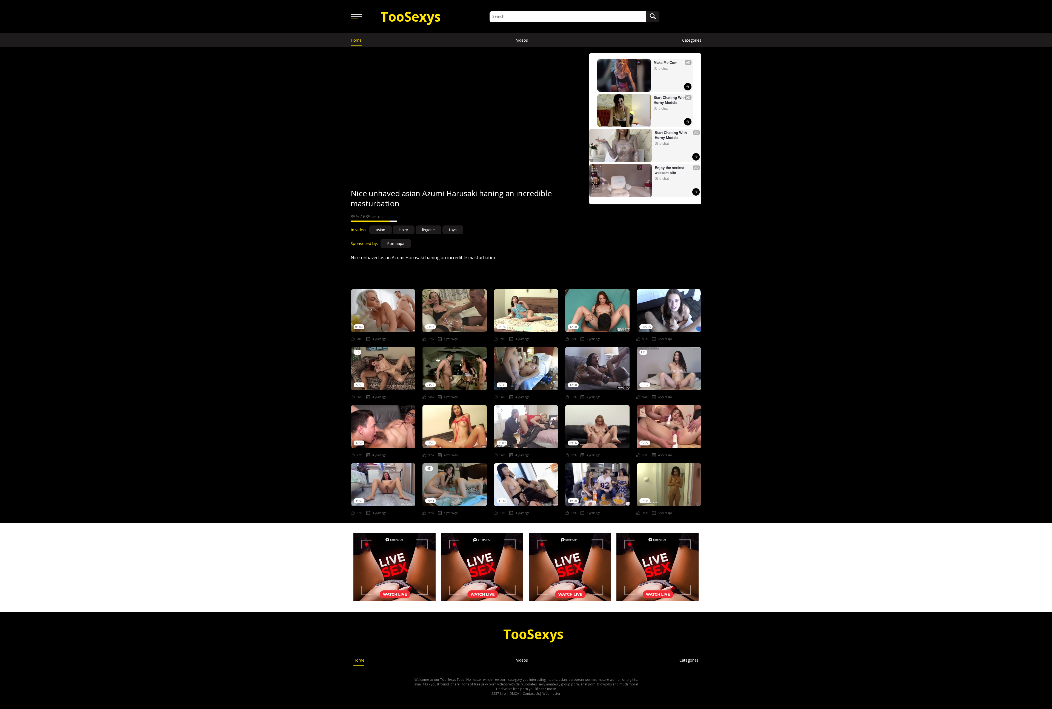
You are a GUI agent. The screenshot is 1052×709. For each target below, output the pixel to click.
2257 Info (498, 693)
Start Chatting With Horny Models (670, 100)
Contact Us (531, 693)
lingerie (428, 229)
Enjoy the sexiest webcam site (670, 170)
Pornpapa (395, 243)
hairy (403, 229)
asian (380, 229)
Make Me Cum (665, 63)
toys (453, 229)
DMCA (514, 693)
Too (411, 16)
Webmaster (551, 693)
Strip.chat (661, 68)
